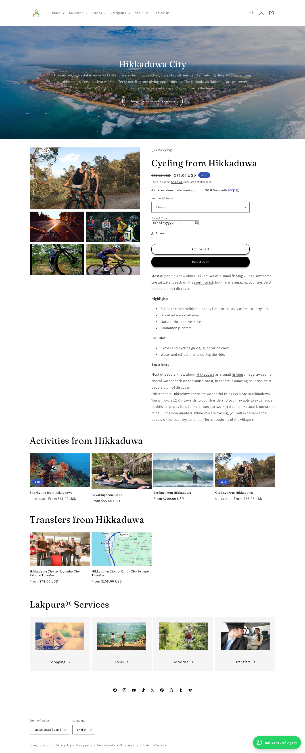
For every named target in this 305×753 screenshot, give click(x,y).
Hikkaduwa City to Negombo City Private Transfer (55, 573)
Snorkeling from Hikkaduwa (51, 492)
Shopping (57, 662)
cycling (222, 413)
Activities (181, 662)
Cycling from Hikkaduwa (234, 492)
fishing (237, 275)
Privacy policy (84, 745)
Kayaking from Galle (107, 494)
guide (195, 348)
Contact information (155, 745)
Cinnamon (169, 328)
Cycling (184, 348)
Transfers (243, 662)
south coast (203, 282)
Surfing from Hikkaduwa (172, 492)
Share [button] (160, 233)
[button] (58, 12)
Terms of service (106, 745)
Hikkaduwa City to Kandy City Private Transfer (120, 573)
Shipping (177, 181)
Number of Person (162, 198)
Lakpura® (44, 745)
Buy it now (200, 262)
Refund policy (63, 745)
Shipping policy (129, 745)
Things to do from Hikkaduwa (152, 101)
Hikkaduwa (205, 275)
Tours (119, 662)
